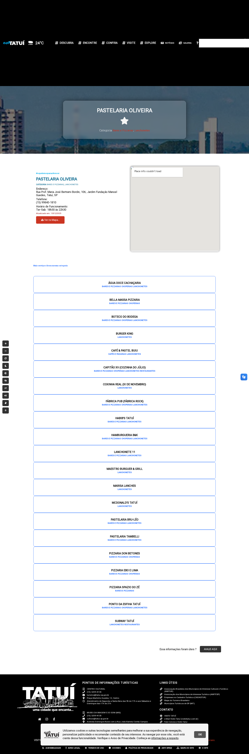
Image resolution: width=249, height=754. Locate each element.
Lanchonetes (142, 130)
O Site (205, 748)
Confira (112, 42)
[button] (217, 20)
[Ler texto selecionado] (5, 396)
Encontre (90, 42)
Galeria (187, 43)
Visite (131, 42)
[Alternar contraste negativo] (5, 388)
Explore (150, 42)
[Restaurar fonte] (5, 358)
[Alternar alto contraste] (5, 381)
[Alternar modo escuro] (5, 366)
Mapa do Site (187, 748)
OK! (200, 734)
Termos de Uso (96, 748)
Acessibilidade (53, 748)
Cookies (116, 748)
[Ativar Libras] (5, 403)
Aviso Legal (74, 748)
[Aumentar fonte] (5, 343)
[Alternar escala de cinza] (5, 373)
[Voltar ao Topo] (5, 410)
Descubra (67, 42)
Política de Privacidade (141, 748)
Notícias (169, 43)
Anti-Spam (167, 748)
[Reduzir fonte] (5, 351)
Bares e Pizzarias (123, 130)
